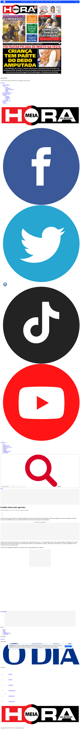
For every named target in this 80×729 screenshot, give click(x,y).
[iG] (4, 2)
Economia (31, 1)
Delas (46, 1)
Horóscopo (5, 448)
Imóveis (7, 91)
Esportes (37, 1)
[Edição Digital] (31, 75)
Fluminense (8, 98)
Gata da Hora (5, 452)
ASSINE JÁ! (3, 442)
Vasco (7, 99)
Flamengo (7, 97)
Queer (50, 1)
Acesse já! (2, 82)
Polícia (7, 87)
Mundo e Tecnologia (10, 89)
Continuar (68, 646)
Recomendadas (3, 611)
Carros (55, 1)
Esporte (4, 631)
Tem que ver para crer (7, 92)
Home (4, 101)
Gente (42, 1)
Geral (4, 86)
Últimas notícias (6, 84)
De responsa (8, 88)
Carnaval (5, 103)
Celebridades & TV (7, 451)
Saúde (7, 90)
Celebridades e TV (6, 100)
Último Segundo (24, 1)
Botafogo (7, 96)
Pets (59, 1)
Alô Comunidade (6, 93)
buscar (59, 486)
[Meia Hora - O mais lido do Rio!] (40, 126)
